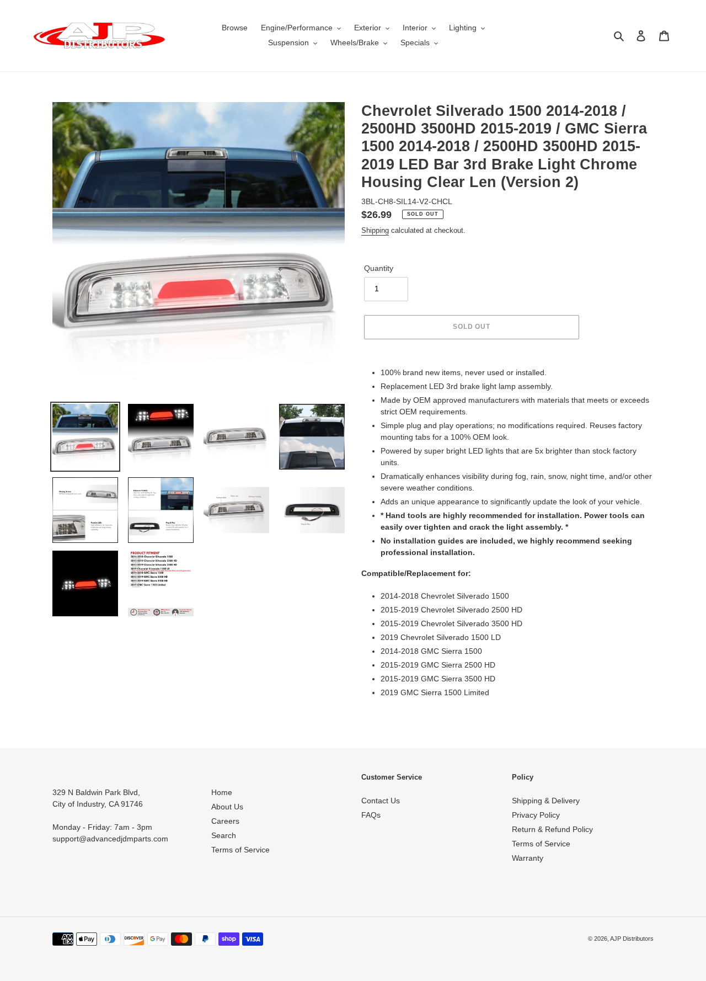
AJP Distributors (632, 938)
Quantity (378, 268)
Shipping (375, 230)
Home (221, 792)
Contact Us (380, 800)
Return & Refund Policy (552, 829)
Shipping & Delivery (546, 800)
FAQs (371, 815)
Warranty (527, 858)
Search (223, 835)
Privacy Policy (536, 815)
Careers (225, 821)
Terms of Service (240, 849)
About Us (227, 806)
